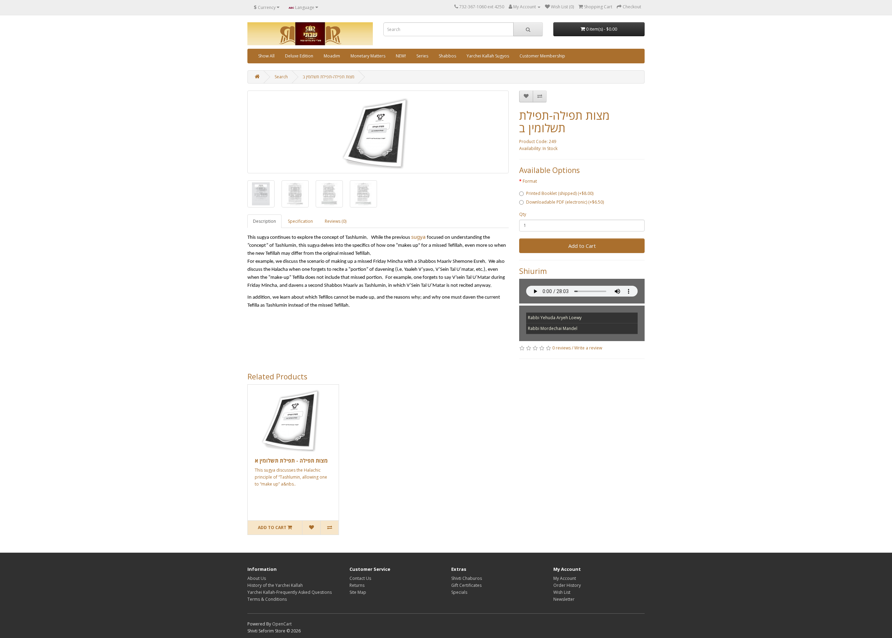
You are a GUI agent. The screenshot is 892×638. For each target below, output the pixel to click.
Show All (266, 56)
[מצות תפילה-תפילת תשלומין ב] (378, 131)
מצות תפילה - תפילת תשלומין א (291, 460)
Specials (459, 592)
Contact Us (360, 578)
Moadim (332, 56)
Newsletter (564, 599)
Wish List (561, 592)
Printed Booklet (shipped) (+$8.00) (559, 193)
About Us (256, 578)
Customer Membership (542, 56)
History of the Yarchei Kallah (275, 585)
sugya (418, 236)
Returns (356, 585)
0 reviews (561, 348)
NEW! (401, 56)
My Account (564, 578)
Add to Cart (582, 245)
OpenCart (282, 624)
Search (281, 77)
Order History (567, 585)
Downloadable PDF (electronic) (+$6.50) (565, 202)
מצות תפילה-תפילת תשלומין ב (328, 77)
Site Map (357, 592)
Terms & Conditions (267, 599)
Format (530, 181)
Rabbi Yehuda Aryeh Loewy (555, 318)
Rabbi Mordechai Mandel (552, 328)
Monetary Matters (368, 56)
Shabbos (447, 56)
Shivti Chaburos (466, 578)
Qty (522, 214)
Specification (300, 221)
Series (422, 56)
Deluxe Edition (299, 56)
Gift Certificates (466, 585)
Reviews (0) (335, 221)
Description (264, 221)
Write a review (588, 348)
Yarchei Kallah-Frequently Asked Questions (289, 592)
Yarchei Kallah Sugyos (488, 56)
